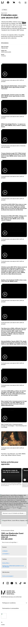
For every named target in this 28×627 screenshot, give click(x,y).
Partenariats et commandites (10, 608)
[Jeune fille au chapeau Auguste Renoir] (14, 522)
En (1, 622)
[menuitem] (2, 2)
